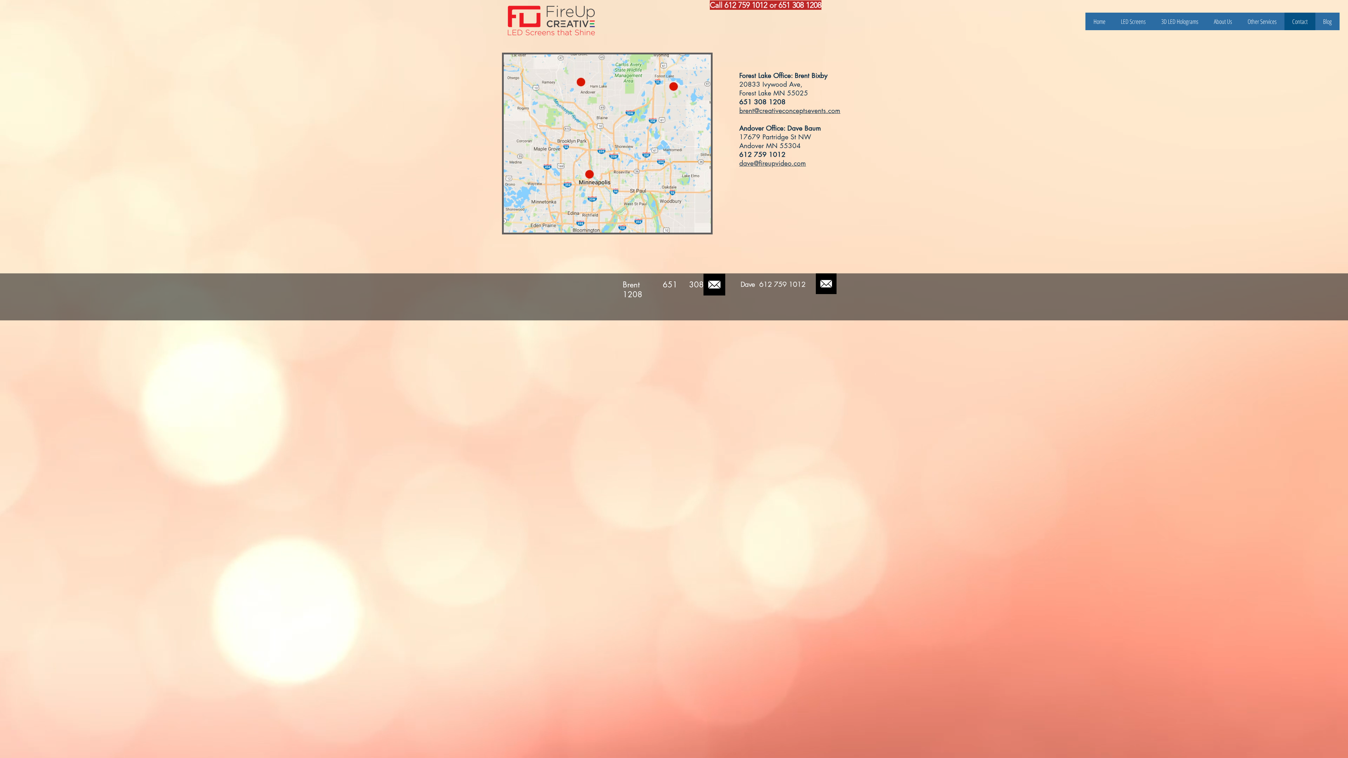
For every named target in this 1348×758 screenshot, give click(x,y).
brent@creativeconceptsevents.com (789, 110)
